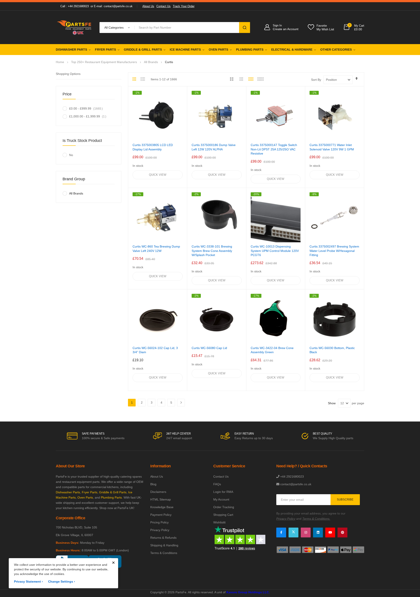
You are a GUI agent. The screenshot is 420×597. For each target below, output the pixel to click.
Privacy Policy (159, 530)
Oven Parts (218, 49)
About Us (148, 6)
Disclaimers (158, 492)
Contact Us (163, 6)
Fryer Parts (105, 49)
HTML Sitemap (160, 499)
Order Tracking (223, 507)
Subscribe (345, 499)
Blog (153, 484)
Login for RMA (223, 492)
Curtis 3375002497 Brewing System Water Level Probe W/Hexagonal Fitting (334, 251)
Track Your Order (183, 6)
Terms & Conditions (163, 553)
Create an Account (285, 29)
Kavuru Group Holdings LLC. (248, 592)
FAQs (217, 484)
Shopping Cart (223, 514)
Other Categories (336, 49)
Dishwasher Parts (71, 49)
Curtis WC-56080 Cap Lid (209, 348)
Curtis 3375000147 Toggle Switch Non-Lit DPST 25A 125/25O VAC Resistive (274, 149)
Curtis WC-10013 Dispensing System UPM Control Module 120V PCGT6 (275, 251)
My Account (221, 499)
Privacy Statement (28, 581)
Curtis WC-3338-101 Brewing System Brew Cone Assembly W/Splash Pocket (212, 251)
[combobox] (187, 27)
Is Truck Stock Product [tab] (82, 140)
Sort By (316, 79)
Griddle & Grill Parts (143, 49)
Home (60, 62)
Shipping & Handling (164, 545)
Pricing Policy (159, 522)
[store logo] (74, 27)
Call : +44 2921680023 (74, 6)
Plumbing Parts (249, 49)
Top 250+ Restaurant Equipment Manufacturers (104, 62)
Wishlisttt (219, 522)
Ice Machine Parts (185, 49)
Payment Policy (161, 514)
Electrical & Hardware (291, 49)
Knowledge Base (161, 507)
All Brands (151, 62)
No (71, 155)
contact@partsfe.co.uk (295, 484)
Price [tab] (67, 94)
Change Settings (61, 581)
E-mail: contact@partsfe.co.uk (113, 6)
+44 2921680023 (292, 476)
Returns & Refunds (163, 537)
